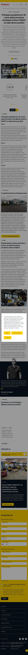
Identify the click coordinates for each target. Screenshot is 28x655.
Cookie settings (17, 333)
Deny (7, 333)
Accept (7, 337)
